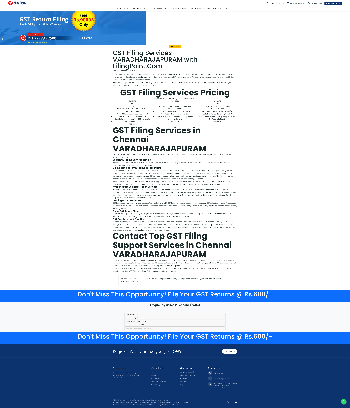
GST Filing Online (174, 46)
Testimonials (217, 8)
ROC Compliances (160, 8)
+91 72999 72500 (316, 3)
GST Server (125, 157)
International (173, 8)
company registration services (149, 268)
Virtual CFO (147, 8)
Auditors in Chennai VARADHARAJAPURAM (136, 224)
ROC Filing (183, 378)
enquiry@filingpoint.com (298, 3)
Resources (206, 8)
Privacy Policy (155, 378)
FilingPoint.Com (123, 400)
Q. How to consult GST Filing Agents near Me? (136, 321)
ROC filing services (211, 268)
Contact (154, 375)
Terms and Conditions (158, 382)
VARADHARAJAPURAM (159, 148)
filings (156, 77)
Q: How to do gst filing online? (132, 318)
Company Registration (187, 372)
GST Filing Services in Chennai (147, 154)
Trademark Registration (188, 375)
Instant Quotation (332, 3)
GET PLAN (132, 124)
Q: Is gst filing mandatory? (132, 314)
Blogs (182, 385)
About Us (127, 8)
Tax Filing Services (194, 8)
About (153, 372)
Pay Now (175, 300)
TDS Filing (183, 382)
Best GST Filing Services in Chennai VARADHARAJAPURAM (149, 74)
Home (119, 8)
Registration (137, 8)
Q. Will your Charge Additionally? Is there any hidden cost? (139, 328)
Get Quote (228, 351)
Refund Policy (155, 385)
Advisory (183, 8)
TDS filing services (196, 268)
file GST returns (216, 214)
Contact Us (228, 8)
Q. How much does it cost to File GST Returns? (136, 324)
